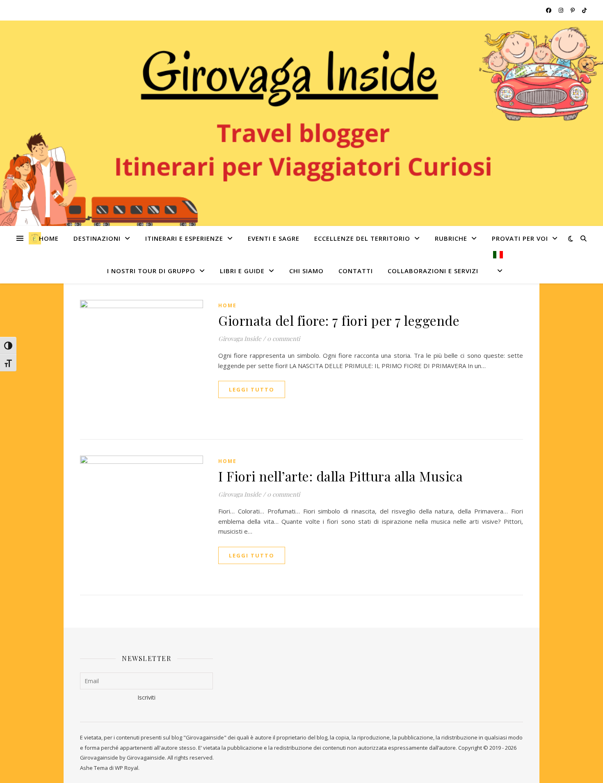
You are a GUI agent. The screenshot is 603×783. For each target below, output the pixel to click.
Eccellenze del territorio (362, 238)
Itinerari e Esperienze (184, 238)
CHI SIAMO (306, 271)
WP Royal (126, 767)
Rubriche (451, 238)
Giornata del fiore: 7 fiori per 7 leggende (338, 320)
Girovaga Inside (239, 338)
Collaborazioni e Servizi (433, 271)
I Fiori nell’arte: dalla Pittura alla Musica (340, 476)
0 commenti (283, 338)
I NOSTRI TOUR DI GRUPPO (151, 271)
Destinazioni (97, 238)
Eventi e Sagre (273, 238)
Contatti (355, 271)
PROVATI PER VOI (520, 238)
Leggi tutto (251, 389)
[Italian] (495, 267)
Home (49, 238)
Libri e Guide (242, 271)
